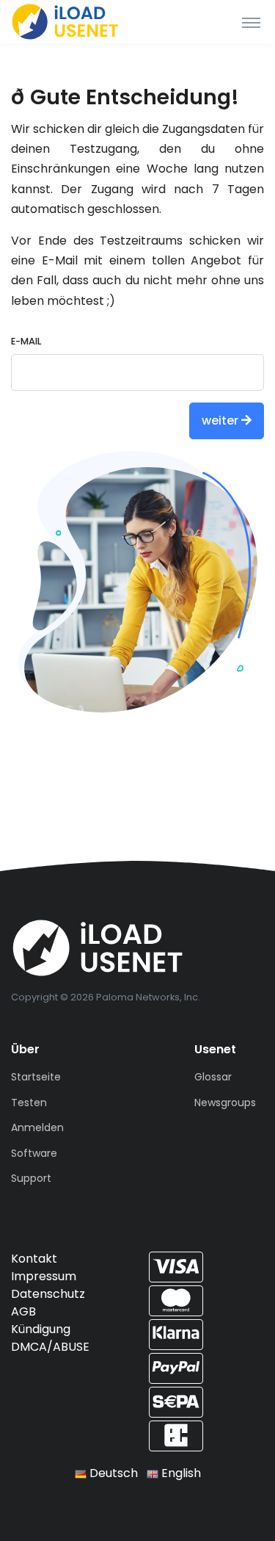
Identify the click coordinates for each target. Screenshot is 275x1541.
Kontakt (34, 1258)
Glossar (213, 1076)
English (179, 1473)
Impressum (43, 1276)
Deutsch (112, 1473)
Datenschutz (48, 1293)
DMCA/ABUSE (50, 1346)
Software (34, 1153)
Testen (29, 1102)
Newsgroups (225, 1102)
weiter (221, 420)
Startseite (36, 1076)
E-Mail (26, 341)
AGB (23, 1311)
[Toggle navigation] (251, 22)
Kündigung (40, 1329)
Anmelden (37, 1127)
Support (31, 1178)
